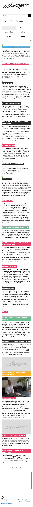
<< (12, 467)
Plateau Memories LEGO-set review (14, 487)
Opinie (9, 36)
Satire (23, 36)
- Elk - (9, 28)
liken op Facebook (27, 500)
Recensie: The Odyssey (11, 481)
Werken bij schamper (7, 503)
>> (20, 467)
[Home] (16, 5)
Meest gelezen (7, 477)
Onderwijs (23, 28)
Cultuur (23, 32)
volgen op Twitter (24, 501)
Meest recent (17, 477)
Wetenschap (9, 32)
